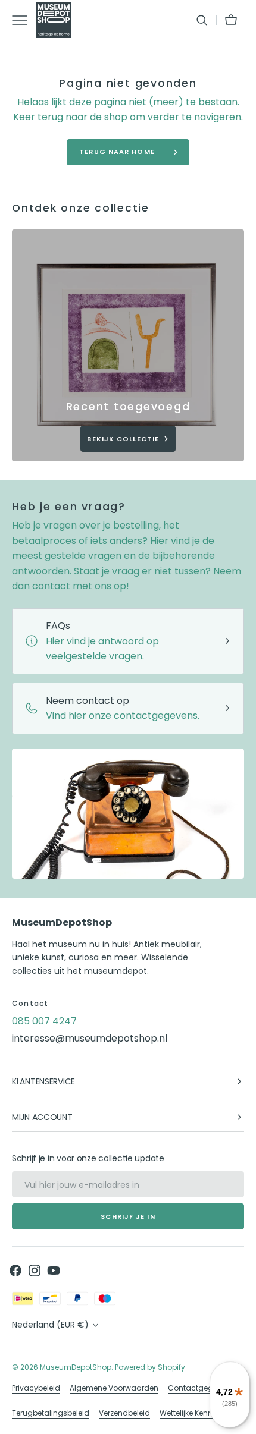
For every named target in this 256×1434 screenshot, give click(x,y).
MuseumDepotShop (75, 1367)
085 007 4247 (44, 1021)
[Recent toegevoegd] (128, 345)
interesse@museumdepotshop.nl (89, 1038)
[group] (128, 345)
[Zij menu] (24, 20)
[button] (202, 20)
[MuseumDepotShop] (53, 20)
